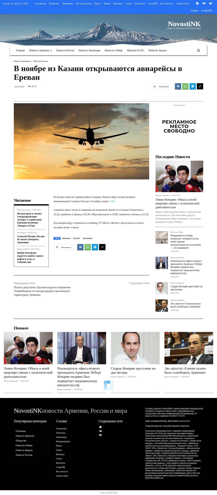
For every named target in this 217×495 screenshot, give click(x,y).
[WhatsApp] (185, 86)
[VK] (178, 86)
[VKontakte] (204, 3)
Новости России (40, 61)
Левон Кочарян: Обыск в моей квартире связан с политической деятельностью (177, 203)
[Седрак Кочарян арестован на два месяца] (162, 288)
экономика (87, 238)
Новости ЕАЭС (23, 249)
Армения (66, 238)
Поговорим (21, 233)
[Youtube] (210, 3)
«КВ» (113, 201)
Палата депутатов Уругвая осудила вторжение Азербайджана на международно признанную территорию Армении (42, 291)
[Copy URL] (200, 86)
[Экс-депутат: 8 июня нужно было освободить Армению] (162, 305)
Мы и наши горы (23, 210)
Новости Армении (22, 61)
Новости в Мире (176, 232)
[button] (198, 50)
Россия (76, 238)
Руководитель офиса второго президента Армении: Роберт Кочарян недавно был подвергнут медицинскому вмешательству (186, 267)
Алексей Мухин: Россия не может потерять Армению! (30, 239)
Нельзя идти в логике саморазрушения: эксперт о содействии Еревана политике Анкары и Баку (29, 219)
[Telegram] (197, 3)
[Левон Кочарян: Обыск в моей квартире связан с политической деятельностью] (179, 176)
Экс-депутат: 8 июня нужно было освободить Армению (185, 370)
